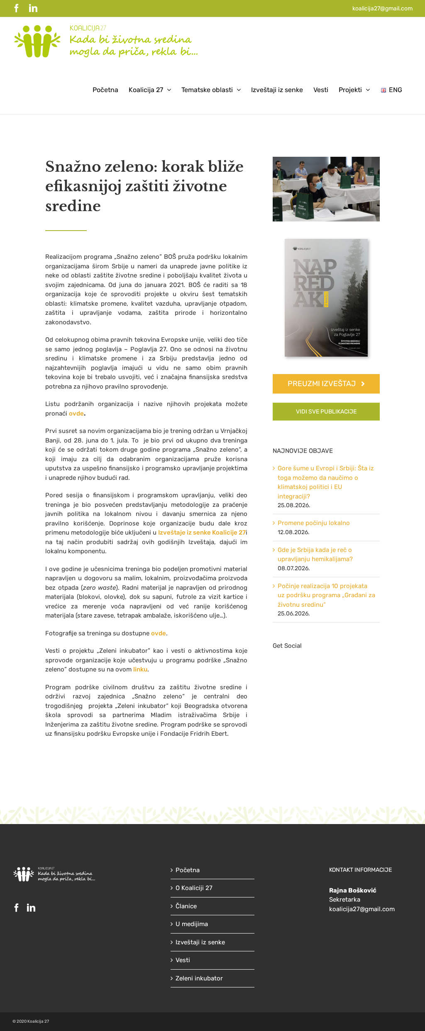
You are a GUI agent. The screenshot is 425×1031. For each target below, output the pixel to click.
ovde (76, 413)
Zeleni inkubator (199, 978)
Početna (188, 870)
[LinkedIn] (31, 908)
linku (140, 669)
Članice (186, 906)
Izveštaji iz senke (200, 942)
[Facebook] (16, 908)
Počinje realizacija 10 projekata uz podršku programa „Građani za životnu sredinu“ (326, 595)
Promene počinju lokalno (314, 523)
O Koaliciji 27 (194, 888)
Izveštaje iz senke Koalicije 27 (202, 532)
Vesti (183, 960)
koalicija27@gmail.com (382, 8)
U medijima (192, 924)
